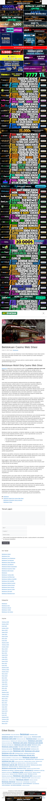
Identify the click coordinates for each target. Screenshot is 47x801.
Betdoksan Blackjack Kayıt (8, 593)
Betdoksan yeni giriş (32, 774)
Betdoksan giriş (18, 751)
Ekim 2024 (4, 638)
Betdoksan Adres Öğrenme (8, 562)
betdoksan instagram (14, 759)
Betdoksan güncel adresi (10, 755)
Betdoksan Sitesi (21, 768)
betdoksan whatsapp (37, 772)
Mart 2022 (4, 702)
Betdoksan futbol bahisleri (7, 748)
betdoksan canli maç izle (23, 740)
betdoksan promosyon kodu (24, 766)
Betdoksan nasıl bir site (9, 765)
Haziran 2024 (5, 646)
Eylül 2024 (4, 640)
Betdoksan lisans (39, 761)
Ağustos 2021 (5, 717)
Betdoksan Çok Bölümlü (8, 564)
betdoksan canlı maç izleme (22, 744)
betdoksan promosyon (13, 766)
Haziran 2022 (5, 696)
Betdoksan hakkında (5, 759)
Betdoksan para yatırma (24, 764)
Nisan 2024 (5, 651)
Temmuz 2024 (5, 644)
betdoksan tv (29, 770)
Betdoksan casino (36, 744)
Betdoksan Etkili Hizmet (7, 570)
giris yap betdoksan (7, 783)
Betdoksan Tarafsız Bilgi (8, 575)
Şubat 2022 (5, 704)
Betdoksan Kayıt (30, 759)
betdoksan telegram (19, 770)
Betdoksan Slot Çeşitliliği (8, 581)
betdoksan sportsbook (25, 785)
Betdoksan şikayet (22, 779)
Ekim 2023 (4, 663)
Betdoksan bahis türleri (21, 738)
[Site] (23, 80)
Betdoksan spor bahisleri (8, 770)
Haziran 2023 (5, 671)
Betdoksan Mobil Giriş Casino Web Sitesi (13, 498)
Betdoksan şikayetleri (33, 779)
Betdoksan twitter (18, 772)
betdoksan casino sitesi (24, 746)
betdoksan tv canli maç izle (7, 772)
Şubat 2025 (5, 632)
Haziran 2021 (5, 721)
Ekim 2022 (4, 688)
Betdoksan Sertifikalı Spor (8, 577)
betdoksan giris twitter (7, 751)
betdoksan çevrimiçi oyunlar (16, 777)
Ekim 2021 (4, 713)
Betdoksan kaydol (22, 759)
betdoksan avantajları (28, 736)
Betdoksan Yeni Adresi (7, 612)
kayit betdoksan (36, 783)
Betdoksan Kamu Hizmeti (8, 587)
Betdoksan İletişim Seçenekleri (9, 566)
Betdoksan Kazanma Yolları (8, 568)
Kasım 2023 (5, 661)
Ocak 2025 (4, 634)
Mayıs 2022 (5, 698)
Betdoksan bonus (31, 738)
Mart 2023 (4, 677)
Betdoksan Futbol (7, 502)
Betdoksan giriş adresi (32, 751)
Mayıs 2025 (5, 630)
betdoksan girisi (35, 748)
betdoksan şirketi (19, 781)
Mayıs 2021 (4, 723)
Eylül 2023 (4, 665)
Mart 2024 (4, 653)
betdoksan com (35, 746)
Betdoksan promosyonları (9, 768)
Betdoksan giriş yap (8, 753)
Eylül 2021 (4, 715)
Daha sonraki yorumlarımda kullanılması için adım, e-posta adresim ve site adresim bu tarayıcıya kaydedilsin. (23, 538)
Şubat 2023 (5, 680)
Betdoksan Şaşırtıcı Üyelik (8, 589)
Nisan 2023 (5, 675)
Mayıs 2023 (5, 673)
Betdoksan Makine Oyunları (8, 583)
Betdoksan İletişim (12, 779)
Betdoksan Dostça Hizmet (8, 585)
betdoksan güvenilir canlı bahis (17, 757)
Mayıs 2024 (5, 648)
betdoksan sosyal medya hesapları (33, 768)
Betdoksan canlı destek (35, 743)
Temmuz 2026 (5, 622)
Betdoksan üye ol (5, 779)
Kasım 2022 (5, 686)
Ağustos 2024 (5, 642)
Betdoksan (4, 368)
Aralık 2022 (4, 684)
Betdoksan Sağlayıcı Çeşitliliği (9, 579)
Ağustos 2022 (5, 692)
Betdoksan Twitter (6, 609)
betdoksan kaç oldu (8, 761)
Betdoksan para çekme (36, 764)
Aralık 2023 (4, 659)
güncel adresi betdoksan (17, 783)
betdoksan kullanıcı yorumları (29, 761)
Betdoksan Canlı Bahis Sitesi (7, 742)
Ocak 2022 (4, 706)
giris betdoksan (33, 781)
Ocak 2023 (4, 682)
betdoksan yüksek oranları (6, 777)
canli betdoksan (26, 781)
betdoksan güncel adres (29, 753)
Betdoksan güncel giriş (27, 755)
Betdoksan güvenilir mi (30, 757)
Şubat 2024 (5, 655)
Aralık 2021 (4, 709)
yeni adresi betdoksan (16, 785)
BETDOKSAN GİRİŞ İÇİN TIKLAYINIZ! (23, 47)
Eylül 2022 (4, 690)
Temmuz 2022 (5, 694)
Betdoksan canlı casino (20, 743)
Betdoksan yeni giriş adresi (7, 775)
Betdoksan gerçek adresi (21, 749)
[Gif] (23, 130)
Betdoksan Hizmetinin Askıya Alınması (12, 500)
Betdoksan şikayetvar (8, 781)
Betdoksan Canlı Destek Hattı (8, 744)
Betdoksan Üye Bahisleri (8, 560)
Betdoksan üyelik (26, 777)
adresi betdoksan (6, 734)
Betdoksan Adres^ (18, 736)
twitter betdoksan (6, 785)
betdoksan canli (14, 740)
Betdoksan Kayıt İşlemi (39, 759)
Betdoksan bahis (36, 736)
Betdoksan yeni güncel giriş (23, 776)
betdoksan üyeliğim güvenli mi (35, 777)
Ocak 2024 (4, 657)
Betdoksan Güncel (19, 753)
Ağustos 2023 (5, 667)
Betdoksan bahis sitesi (9, 738)
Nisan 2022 (4, 700)
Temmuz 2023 (5, 669)
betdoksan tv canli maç (39, 770)
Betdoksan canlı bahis (35, 741)
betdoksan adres (33, 734)
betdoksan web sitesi (28, 772)
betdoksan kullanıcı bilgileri (19, 761)
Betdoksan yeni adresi (22, 773)
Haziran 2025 (5, 628)
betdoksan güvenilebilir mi (7, 757)
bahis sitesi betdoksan (15, 734)
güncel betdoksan (27, 783)
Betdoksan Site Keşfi (7, 591)
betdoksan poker (5, 766)
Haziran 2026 (5, 624)
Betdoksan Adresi (6, 554)
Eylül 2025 (4, 626)
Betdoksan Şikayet (6, 607)
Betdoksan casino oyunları (10, 746)
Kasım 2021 (5, 711)
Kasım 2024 (5, 636)
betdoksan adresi (7, 736)
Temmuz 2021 (5, 719)
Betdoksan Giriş (6, 556)
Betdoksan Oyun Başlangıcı (8, 558)
